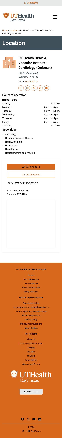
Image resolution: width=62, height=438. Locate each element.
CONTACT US (31, 391)
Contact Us (32, 2)
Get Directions (33, 174)
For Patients (31, 333)
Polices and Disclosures (31, 297)
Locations (14, 30)
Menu (55, 17)
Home (5, 30)
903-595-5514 (31, 81)
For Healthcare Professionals (31, 269)
